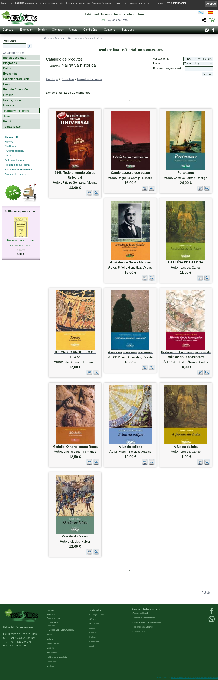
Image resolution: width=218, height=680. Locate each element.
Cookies (50, 666)
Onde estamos (53, 618)
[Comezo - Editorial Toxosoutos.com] (19, 18)
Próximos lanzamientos (143, 627)
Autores (9, 141)
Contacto (109, 29)
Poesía (8, 121)
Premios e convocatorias (18, 165)
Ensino (7, 84)
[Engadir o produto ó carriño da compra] (89, 194)
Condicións (90, 29)
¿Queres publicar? (14, 151)
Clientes (57, 29)
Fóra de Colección (15, 89)
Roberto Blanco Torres (21, 247)
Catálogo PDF (12, 137)
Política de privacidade (57, 657)
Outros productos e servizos (146, 609)
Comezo (8, 29)
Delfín (7, 68)
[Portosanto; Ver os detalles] (185, 169)
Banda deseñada (14, 57)
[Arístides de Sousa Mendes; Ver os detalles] (130, 259)
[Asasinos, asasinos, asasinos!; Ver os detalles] (130, 349)
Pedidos (92, 637)
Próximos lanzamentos (17, 174)
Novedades (94, 624)
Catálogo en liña (63, 38)
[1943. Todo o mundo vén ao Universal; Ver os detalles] (75, 169)
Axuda (73, 29)
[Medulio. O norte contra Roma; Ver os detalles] (75, 443)
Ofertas (92, 619)
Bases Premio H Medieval (18, 169)
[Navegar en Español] (211, 13)
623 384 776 (117, 20)
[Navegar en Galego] (201, 13)
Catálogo (52, 79)
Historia (8, 94)
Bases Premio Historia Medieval (147, 622)
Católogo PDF (139, 631)
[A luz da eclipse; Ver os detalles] (130, 443)
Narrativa (9, 105)
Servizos (127, 29)
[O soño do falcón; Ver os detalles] (75, 533)
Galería (50, 639)
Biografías (10, 63)
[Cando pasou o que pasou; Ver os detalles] (130, 169)
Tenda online (95, 610)
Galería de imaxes (14, 160)
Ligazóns (51, 648)
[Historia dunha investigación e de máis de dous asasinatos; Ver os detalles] (185, 349)
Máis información (177, 2)
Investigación (12, 100)
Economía (10, 73)
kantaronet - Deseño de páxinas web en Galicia (194, 677)
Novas (8, 155)
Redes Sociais (53, 643)
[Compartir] (203, 21)
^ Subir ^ (208, 592)
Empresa (25, 29)
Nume (8, 116)
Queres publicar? (140, 613)
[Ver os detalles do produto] (96, 194)
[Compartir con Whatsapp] (206, 31)
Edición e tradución (16, 79)
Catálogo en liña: (14, 52)
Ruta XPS (53, 622)
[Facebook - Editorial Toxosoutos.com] (213, 31)
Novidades (10, 146)
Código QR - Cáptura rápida (61, 630)
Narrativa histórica (16, 110)
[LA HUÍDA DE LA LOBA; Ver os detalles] (185, 259)
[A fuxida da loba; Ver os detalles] (185, 443)
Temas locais (12, 126)
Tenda (41, 29)
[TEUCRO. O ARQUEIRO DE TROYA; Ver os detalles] (75, 349)
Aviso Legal (52, 652)
